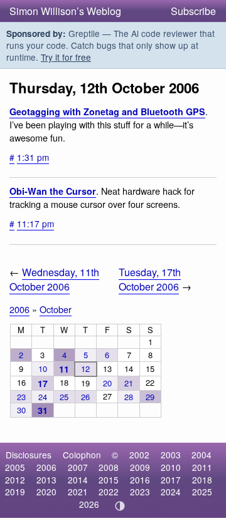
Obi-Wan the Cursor (52, 191)
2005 (15, 467)
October (56, 309)
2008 (109, 467)
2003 (171, 454)
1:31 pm (33, 157)
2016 (140, 479)
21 (128, 383)
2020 (46, 491)
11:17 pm (35, 223)
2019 (15, 491)
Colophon (82, 454)
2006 (19, 309)
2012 (15, 479)
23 (21, 397)
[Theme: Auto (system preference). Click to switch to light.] (120, 506)
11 (64, 369)
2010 (171, 467)
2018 (202, 479)
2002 (139, 454)
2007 (78, 467)
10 (42, 368)
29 (150, 397)
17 (43, 383)
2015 (109, 479)
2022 (109, 491)
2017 (171, 479)
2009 (140, 467)
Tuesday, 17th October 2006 (150, 279)
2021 (78, 491)
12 (85, 368)
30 (21, 410)
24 (42, 397)
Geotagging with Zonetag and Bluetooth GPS (107, 111)
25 (64, 397)
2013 (46, 479)
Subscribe (193, 11)
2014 (78, 479)
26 (85, 397)
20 (107, 383)
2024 (171, 491)
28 (128, 397)
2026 (89, 504)
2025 (202, 491)
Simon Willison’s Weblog (65, 11)
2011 (202, 467)
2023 (140, 491)
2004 (201, 454)
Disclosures (28, 454)
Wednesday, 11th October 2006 (54, 279)
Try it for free (66, 57)
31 (43, 410)
